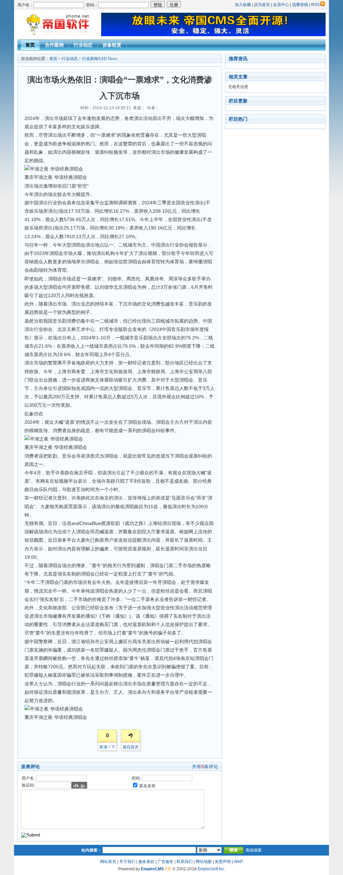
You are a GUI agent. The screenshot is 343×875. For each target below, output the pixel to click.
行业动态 (83, 45)
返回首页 (131, 747)
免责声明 (223, 861)
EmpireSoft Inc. (211, 869)
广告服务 (165, 861)
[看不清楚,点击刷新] (79, 785)
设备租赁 (111, 45)
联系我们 (185, 861)
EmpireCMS (152, 869)
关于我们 (127, 861)
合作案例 (54, 45)
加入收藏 (243, 4)
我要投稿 (300, 4)
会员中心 (281, 4)
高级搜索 (254, 850)
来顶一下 (107, 747)
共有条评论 (205, 766)
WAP (238, 861)
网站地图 (204, 861)
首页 (30, 45)
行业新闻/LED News (99, 58)
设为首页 (262, 4)
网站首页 (108, 861)
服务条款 (146, 861)
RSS (315, 4)
